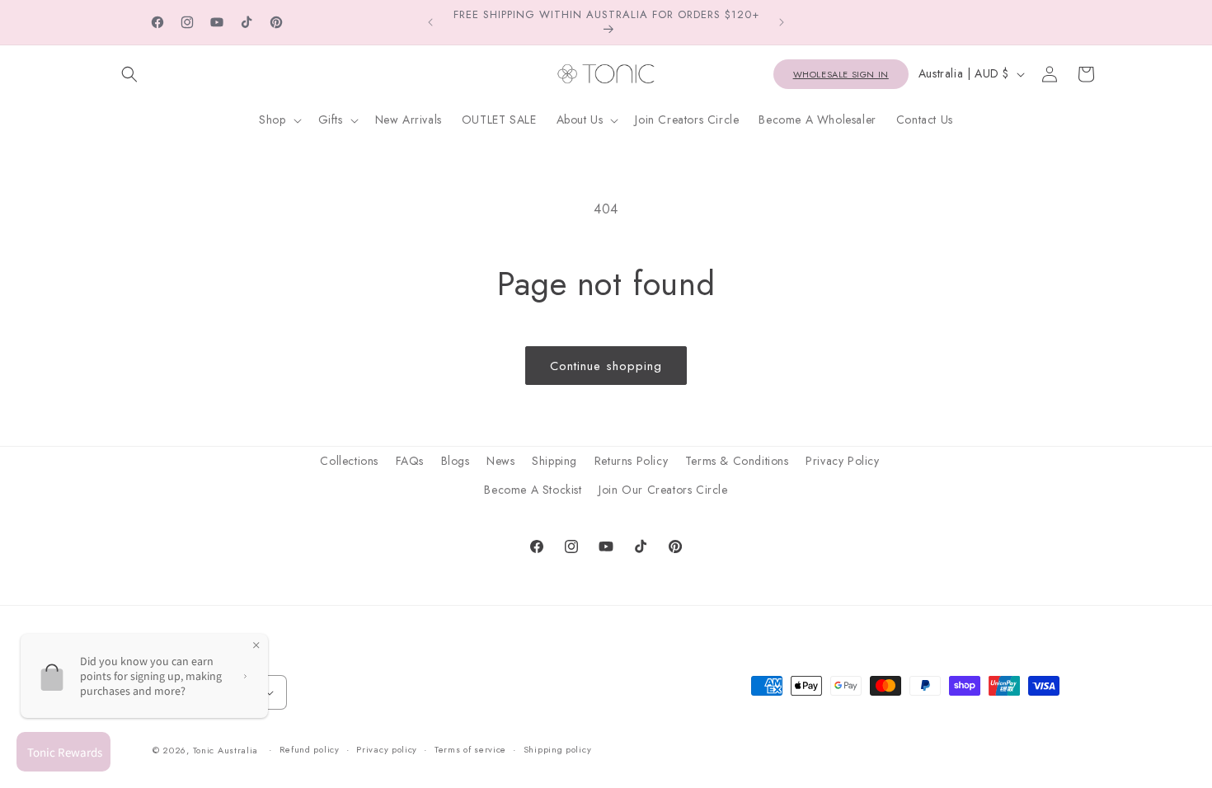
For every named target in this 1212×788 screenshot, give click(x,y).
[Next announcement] (781, 22)
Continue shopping (606, 366)
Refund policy (310, 749)
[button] (129, 74)
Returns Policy (631, 461)
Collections (349, 461)
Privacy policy (386, 749)
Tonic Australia (226, 750)
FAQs (410, 461)
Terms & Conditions (737, 461)
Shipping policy (558, 749)
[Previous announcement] (430, 22)
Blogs (455, 461)
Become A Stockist (532, 489)
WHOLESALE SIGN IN (841, 74)
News (500, 461)
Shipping (554, 461)
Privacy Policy (842, 461)
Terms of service (470, 749)
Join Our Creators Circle (663, 489)
